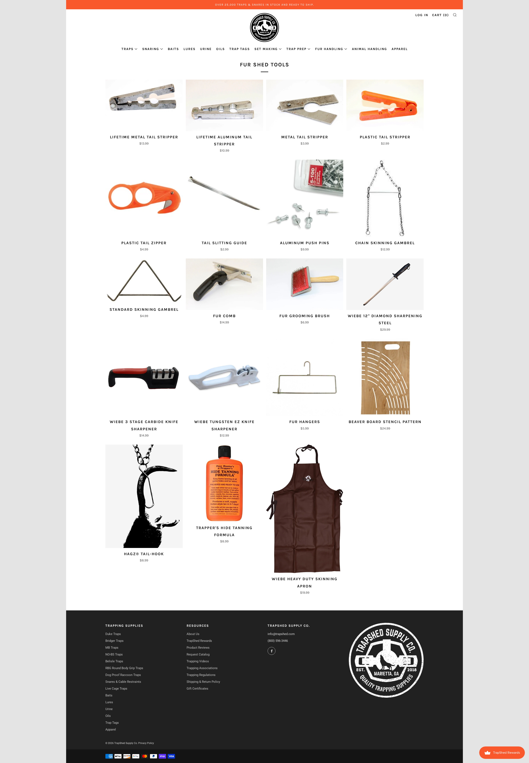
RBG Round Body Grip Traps (124, 668)
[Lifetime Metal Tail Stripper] (144, 105)
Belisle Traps (114, 661)
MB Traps (111, 647)
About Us (193, 634)
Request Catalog (198, 654)
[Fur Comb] (224, 284)
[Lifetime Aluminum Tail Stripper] (224, 105)
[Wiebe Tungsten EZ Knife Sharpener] (224, 377)
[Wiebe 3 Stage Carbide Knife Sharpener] (144, 377)
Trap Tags (239, 49)
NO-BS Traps (114, 654)
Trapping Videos (198, 661)
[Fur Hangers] (304, 377)
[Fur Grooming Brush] (304, 284)
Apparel (400, 49)
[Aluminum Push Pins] (304, 198)
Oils (220, 49)
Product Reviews (198, 647)
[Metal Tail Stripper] (304, 105)
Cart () (440, 15)
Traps (127, 49)
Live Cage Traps (116, 688)
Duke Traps (113, 634)
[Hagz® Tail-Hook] (144, 496)
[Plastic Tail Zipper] (144, 198)
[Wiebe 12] (385, 284)
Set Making (266, 49)
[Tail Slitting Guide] (224, 198)
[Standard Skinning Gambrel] (144, 281)
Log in (421, 15)
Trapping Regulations (201, 675)
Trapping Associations (202, 668)
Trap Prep (296, 49)
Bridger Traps (114, 641)
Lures (189, 49)
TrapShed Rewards (199, 641)
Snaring (150, 49)
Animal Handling (369, 49)
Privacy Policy (146, 743)
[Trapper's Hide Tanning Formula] (224, 483)
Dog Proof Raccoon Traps (123, 675)
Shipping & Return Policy (203, 682)
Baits (173, 49)
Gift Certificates (197, 688)
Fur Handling (329, 49)
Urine (206, 49)
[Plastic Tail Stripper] (385, 105)
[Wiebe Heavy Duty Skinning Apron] (304, 509)
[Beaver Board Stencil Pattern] (385, 377)
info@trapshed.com (281, 634)
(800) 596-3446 (278, 641)
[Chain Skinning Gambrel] (385, 198)
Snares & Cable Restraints (123, 682)
